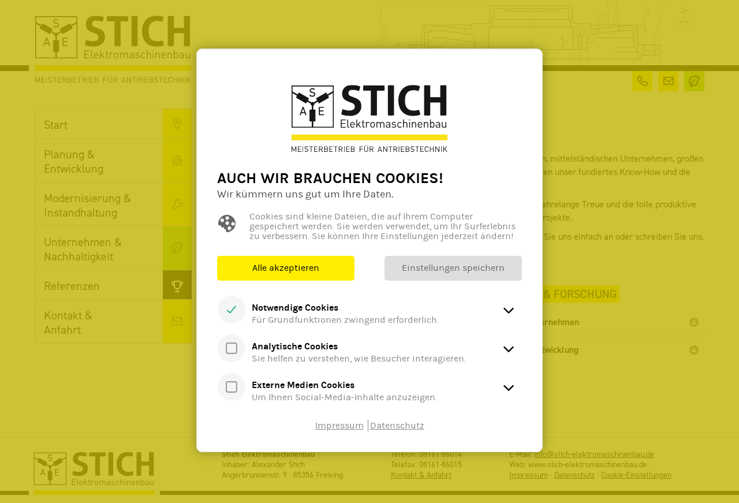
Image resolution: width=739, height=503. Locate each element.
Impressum (339, 425)
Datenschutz (397, 425)
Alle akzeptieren (285, 268)
